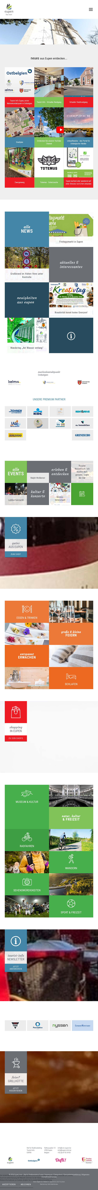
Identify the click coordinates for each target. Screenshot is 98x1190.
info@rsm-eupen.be (64, 1148)
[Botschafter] (37, 423)
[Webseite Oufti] (61, 1160)
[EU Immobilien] (82, 423)
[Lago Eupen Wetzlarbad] (15, 423)
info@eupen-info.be (64, 1150)
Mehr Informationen (6, 1189)
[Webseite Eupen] (10, 1160)
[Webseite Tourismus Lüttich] (87, 1160)
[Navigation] (90, 9)
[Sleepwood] (60, 411)
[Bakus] (37, 1025)
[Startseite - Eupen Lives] (9, 9)
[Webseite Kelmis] (14, 383)
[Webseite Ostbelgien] (34, 1160)
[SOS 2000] (15, 435)
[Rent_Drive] (82, 411)
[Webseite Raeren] (84, 383)
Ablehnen (26, 1184)
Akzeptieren (9, 1184)
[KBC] (37, 411)
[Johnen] (15, 411)
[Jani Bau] (60, 423)
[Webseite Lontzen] (49, 383)
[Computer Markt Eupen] (82, 1025)
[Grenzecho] (82, 435)
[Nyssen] (60, 1025)
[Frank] (15, 1025)
